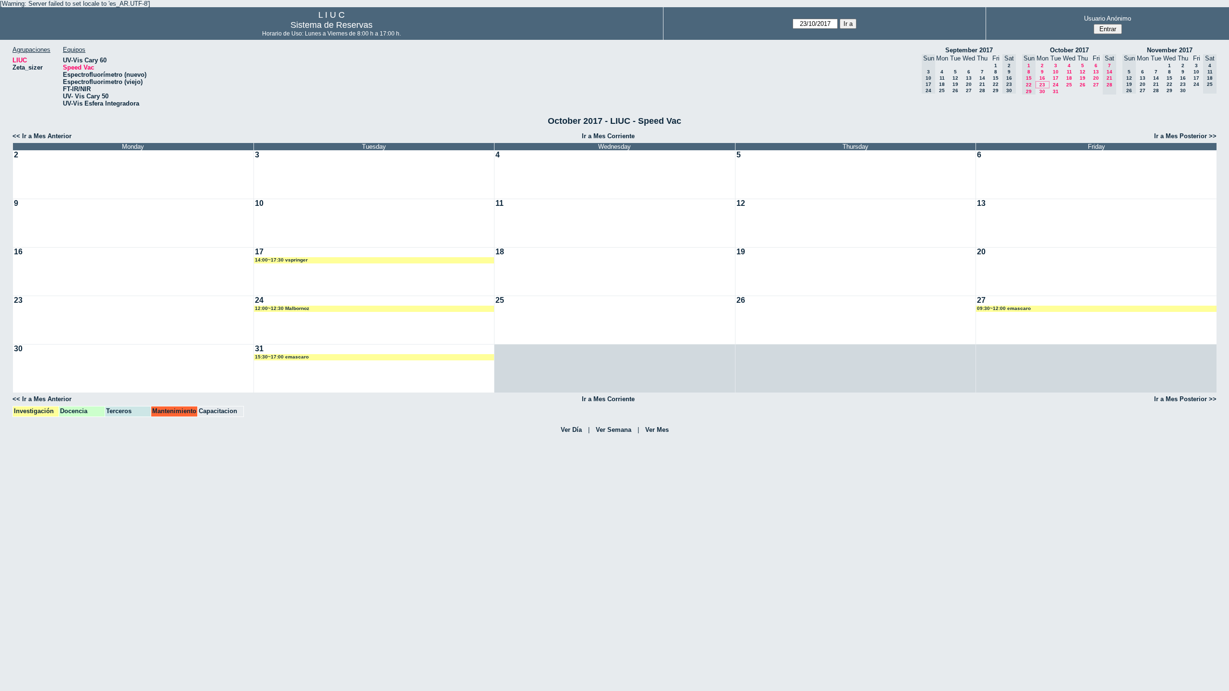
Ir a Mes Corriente (608, 136)
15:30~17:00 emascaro (282, 356)
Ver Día (571, 429)
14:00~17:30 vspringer (281, 259)
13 (969, 78)
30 (1042, 91)
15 (996, 78)
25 (942, 90)
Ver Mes (657, 429)
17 (1056, 78)
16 (1042, 78)
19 (955, 84)
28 (982, 90)
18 (942, 84)
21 (982, 84)
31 (1056, 91)
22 (996, 84)
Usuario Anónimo (1107, 18)
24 (1056, 84)
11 (942, 78)
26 (955, 90)
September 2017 (969, 50)
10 (1056, 71)
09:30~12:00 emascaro (1004, 308)
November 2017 (1170, 50)
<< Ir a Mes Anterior (42, 136)
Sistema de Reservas (331, 25)
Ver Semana (613, 429)
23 (1042, 84)
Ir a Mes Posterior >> (1185, 136)
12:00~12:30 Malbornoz (282, 308)
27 (969, 90)
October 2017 (1069, 50)
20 (969, 84)
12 (955, 78)
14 (982, 78)
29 (996, 90)
